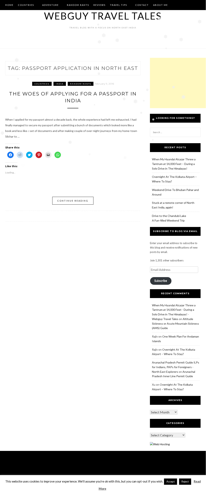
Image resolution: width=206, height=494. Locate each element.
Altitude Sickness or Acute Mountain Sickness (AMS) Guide (175, 323)
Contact (142, 5)
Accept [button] (170, 481)
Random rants (78, 5)
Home (9, 5)
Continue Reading (72, 200)
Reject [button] (185, 481)
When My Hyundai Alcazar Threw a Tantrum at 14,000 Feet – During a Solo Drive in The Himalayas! (174, 163)
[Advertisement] (178, 83)
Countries (26, 5)
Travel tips (118, 5)
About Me (160, 5)
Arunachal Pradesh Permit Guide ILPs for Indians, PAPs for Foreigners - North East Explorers (175, 367)
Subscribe (160, 280)
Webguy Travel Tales (103, 16)
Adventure (50, 5)
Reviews (99, 5)
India (60, 84)
